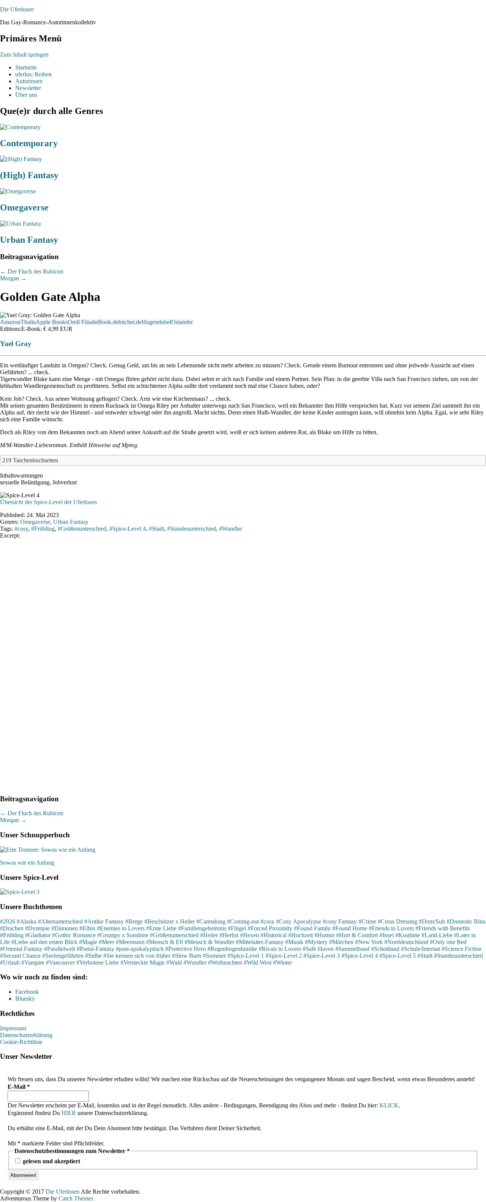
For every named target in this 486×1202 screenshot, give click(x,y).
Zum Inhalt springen (24, 54)
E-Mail (19, 1086)
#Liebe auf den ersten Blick (44, 942)
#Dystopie (37, 928)
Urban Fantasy (29, 240)
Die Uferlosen (17, 9)
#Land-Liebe (437, 935)
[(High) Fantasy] (21, 159)
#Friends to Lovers (391, 928)
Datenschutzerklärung (26, 1035)
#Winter (282, 962)
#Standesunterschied (458, 955)
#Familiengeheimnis (202, 928)
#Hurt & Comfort (357, 935)
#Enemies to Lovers (121, 928)
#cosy (267, 921)
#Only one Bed (448, 942)
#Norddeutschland (406, 942)
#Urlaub (10, 962)
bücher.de (130, 322)
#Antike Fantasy (104, 921)
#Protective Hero (185, 949)
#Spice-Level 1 (245, 955)
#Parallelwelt (59, 949)
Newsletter (28, 88)
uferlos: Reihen (33, 74)
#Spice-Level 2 (283, 955)
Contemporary (29, 143)
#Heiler (209, 935)
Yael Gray (16, 344)
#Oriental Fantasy (21, 949)
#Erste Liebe (161, 928)
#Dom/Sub (432, 921)
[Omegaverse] (18, 191)
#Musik (294, 942)
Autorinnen (29, 81)
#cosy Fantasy (340, 921)
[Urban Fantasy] (20, 223)
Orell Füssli (81, 322)
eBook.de (106, 322)
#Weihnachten (225, 962)
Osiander (182, 322)
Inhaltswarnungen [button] (21, 475)
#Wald (174, 962)
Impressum (13, 1028)
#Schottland (385, 949)
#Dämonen (64, 928)
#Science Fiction (461, 949)
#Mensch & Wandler (209, 942)
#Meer (106, 942)
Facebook (27, 991)
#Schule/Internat (420, 949)
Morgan (13, 278)
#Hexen (249, 935)
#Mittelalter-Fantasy (260, 942)
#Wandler (195, 962)
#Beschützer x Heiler (169, 921)
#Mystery (316, 942)
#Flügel (237, 928)
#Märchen (341, 942)
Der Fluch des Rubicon (31, 271)
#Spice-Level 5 (397, 955)
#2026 (7, 921)
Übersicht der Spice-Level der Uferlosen (48, 502)
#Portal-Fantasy (95, 949)
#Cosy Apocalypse (298, 921)
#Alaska (26, 921)
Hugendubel (156, 322)
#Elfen (87, 928)
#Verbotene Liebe (97, 962)
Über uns (26, 95)
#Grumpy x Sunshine (122, 935)
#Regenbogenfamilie (232, 949)
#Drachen (12, 928)
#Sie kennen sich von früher (136, 955)
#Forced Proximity (270, 928)
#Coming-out (243, 921)
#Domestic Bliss (466, 921)
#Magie (88, 942)
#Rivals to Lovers (280, 949)
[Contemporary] (20, 127)
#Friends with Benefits (442, 928)
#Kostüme (407, 935)
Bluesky (25, 998)
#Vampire (32, 962)
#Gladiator (37, 935)
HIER (69, 1113)
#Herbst (228, 935)
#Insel (386, 935)
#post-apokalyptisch (140, 949)
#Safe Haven (318, 949)
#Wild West (257, 962)
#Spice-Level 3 (321, 955)
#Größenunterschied (174, 935)
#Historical (273, 935)
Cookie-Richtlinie (21, 1042)
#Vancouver (60, 962)
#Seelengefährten (63, 955)
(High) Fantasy (29, 175)
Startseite (26, 67)
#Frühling (12, 935)
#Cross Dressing (397, 921)
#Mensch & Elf (164, 942)
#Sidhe (93, 955)
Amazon (10, 322)
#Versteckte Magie (142, 962)
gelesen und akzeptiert (50, 1161)
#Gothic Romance (74, 935)
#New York (369, 942)
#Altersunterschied (60, 921)
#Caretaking (211, 921)
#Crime (367, 921)
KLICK (389, 1105)
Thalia (28, 322)
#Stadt (424, 955)
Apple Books (52, 322)
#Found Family (312, 928)
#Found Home (349, 928)
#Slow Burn (186, 955)
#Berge (134, 921)
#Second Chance (20, 955)
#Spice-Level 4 (359, 955)
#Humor (324, 935)
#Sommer (214, 955)
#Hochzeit (300, 935)
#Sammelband (352, 949)
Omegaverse (24, 207)
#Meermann (130, 942)
